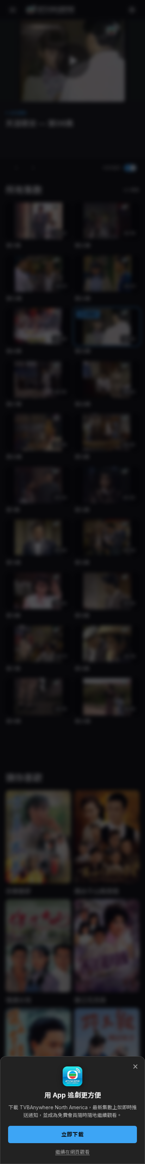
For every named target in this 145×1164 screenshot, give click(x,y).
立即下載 (72, 1134)
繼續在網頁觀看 (72, 1152)
